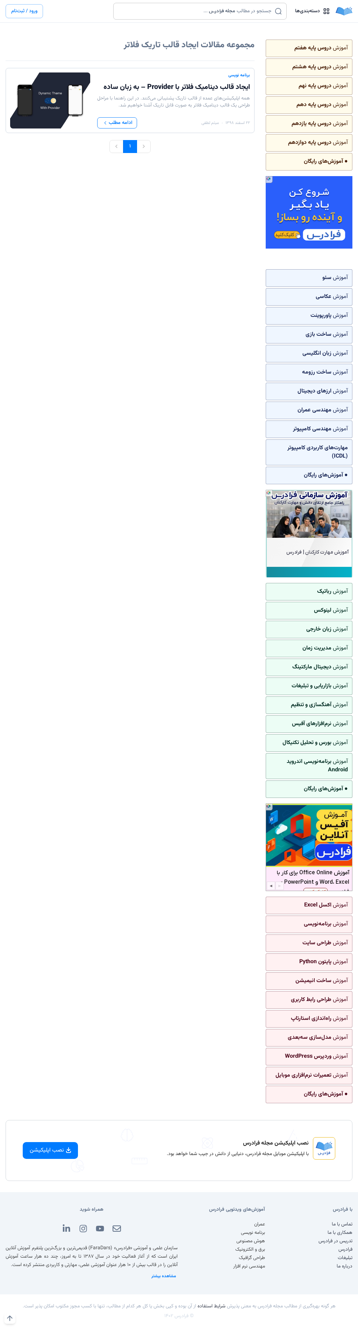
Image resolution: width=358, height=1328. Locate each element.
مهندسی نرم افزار (249, 1266)
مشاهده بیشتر (163, 1276)
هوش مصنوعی (250, 1241)
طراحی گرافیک (252, 1258)
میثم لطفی (210, 123)
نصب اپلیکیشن (47, 1150)
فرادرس (345, 1249)
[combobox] (195, 11)
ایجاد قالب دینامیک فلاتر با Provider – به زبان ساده (176, 87)
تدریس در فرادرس (335, 1241)
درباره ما (344, 1266)
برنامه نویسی (239, 75)
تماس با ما (342, 1224)
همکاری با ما (340, 1233)
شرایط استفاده (211, 1306)
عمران (259, 1224)
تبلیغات (345, 1258)
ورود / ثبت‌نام (24, 11)
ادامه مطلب (121, 123)
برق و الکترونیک (250, 1249)
